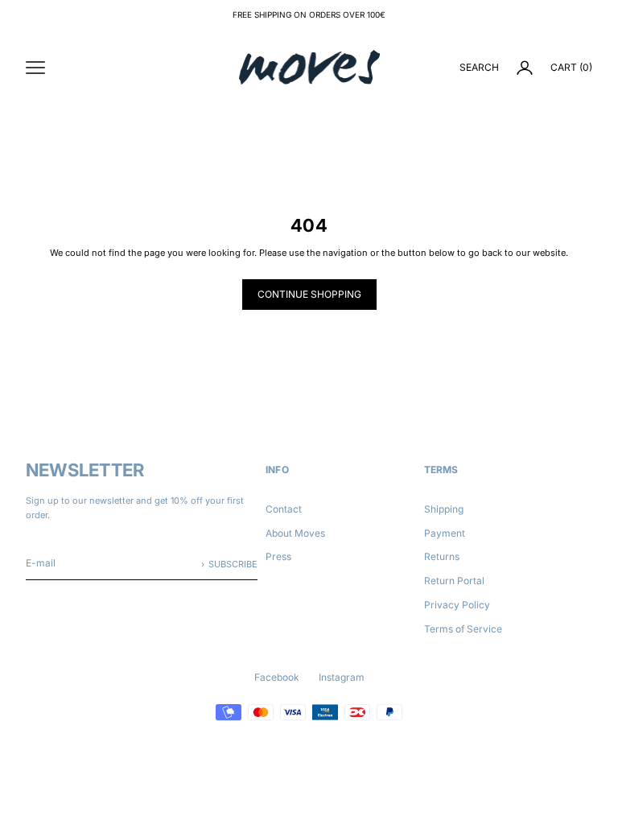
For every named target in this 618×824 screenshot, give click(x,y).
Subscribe (233, 564)
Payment (444, 533)
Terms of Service (463, 629)
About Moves (295, 533)
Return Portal (454, 581)
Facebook (276, 677)
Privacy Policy (457, 605)
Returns (441, 556)
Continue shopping (309, 294)
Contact (284, 509)
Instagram (342, 677)
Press (278, 556)
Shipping (444, 509)
